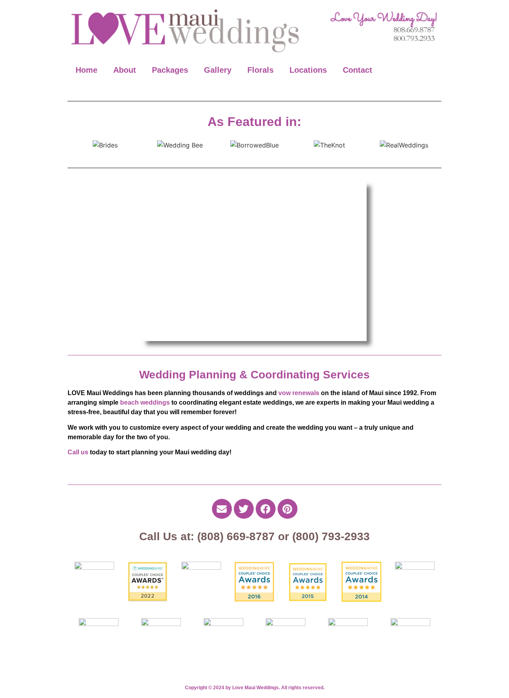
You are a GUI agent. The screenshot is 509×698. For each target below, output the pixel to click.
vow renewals (298, 393)
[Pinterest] (287, 509)
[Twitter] (244, 509)
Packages (170, 70)
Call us (78, 452)
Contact (357, 70)
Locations (308, 70)
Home (86, 70)
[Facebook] (266, 509)
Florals (260, 70)
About (124, 70)
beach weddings (145, 402)
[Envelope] (222, 509)
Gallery (217, 70)
